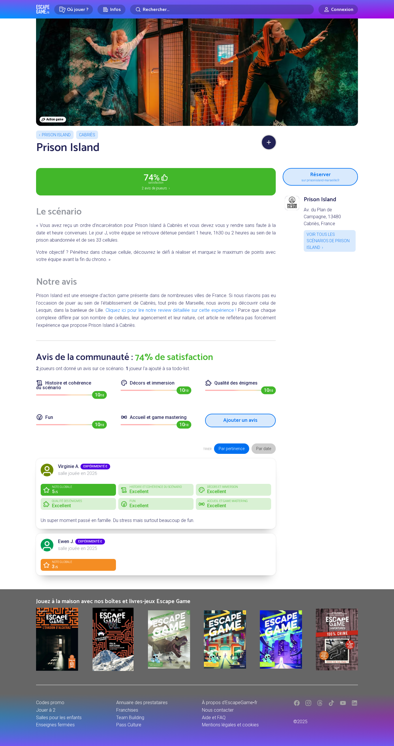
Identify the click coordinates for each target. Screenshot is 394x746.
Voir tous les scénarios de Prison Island (328, 241)
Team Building (130, 717)
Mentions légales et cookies (230, 725)
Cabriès (87, 135)
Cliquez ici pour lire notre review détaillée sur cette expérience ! (171, 310)
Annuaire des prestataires (142, 702)
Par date (263, 448)
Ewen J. (66, 541)
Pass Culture (128, 725)
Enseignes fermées (55, 725)
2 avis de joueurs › (156, 181)
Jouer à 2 (45, 710)
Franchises (127, 710)
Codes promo (50, 702)
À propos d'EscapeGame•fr (229, 702)
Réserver (320, 176)
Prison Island (56, 135)
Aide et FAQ (214, 717)
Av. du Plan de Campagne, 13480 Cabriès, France (322, 216)
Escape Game (43, 9)
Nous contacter (218, 710)
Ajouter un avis (240, 420)
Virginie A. (68, 466)
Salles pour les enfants (59, 717)
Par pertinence (232, 448)
